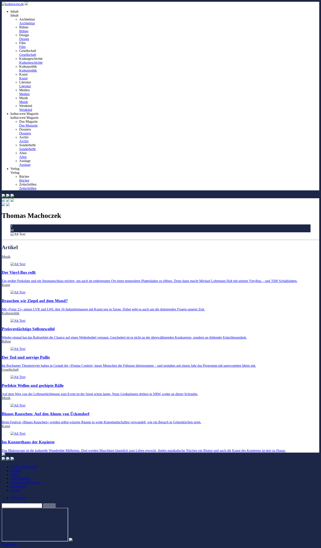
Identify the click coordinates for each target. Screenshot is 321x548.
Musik (23, 102)
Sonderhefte (27, 149)
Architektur (27, 23)
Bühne (23, 31)
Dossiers (25, 133)
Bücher (24, 180)
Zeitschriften (27, 188)
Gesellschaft (27, 55)
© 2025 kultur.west (23, 467)
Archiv (24, 141)
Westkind (25, 110)
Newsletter (17, 498)
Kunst (23, 78)
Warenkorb (9, 544)
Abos (23, 157)
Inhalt (14, 15)
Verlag (14, 172)
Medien (24, 94)
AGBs (14, 490)
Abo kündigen (20, 478)
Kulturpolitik (28, 70)
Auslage (25, 165)
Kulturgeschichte (31, 62)
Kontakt (16, 470)
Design (24, 39)
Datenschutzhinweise (25, 482)
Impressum (18, 486)
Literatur (25, 86)
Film (22, 47)
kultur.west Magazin (24, 117)
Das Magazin (28, 125)
